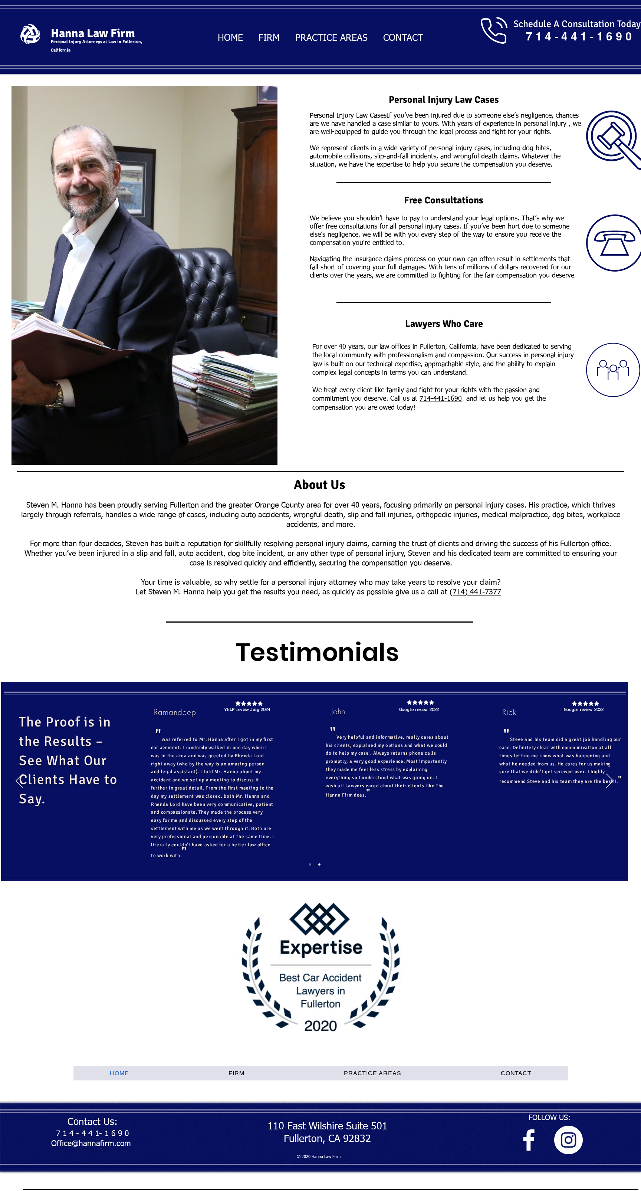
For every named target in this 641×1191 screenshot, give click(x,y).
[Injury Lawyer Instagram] (568, 1140)
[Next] (610, 781)
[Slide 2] (319, 864)
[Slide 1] (310, 864)
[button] (144, 275)
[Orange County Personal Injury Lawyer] (529, 1140)
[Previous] (19, 781)
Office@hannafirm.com (91, 1144)
